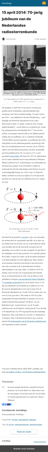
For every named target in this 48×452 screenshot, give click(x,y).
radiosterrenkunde (22, 424)
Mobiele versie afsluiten (24, 448)
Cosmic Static (14, 156)
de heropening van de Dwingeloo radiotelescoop (28, 321)
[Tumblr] (8, 404)
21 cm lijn (24, 237)
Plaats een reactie (24, 432)
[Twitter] (5, 404)
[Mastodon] (6, 404)
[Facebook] (3, 404)
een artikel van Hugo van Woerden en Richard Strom (25, 372)
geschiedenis (23, 420)
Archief (14, 420)
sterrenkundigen (36, 424)
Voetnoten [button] (7, 381)
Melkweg (32, 420)
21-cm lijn (10, 424)
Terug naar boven (40, 442)
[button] (32, 130)
